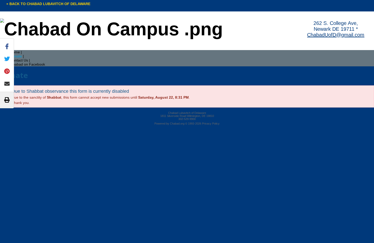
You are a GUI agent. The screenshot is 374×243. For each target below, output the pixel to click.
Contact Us (19, 60)
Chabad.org (177, 123)
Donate (16, 56)
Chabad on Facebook (27, 64)
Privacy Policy (211, 123)
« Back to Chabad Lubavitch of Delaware (48, 4)
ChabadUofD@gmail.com (335, 35)
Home (15, 52)
